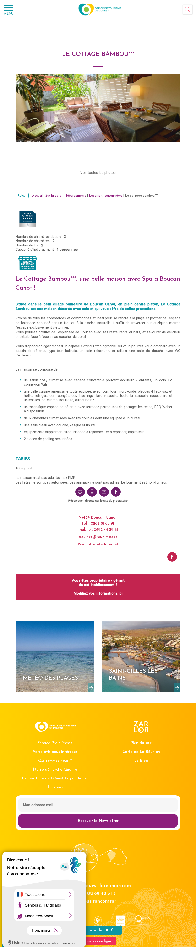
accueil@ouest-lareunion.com (98, 885)
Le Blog (141, 761)
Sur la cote (53, 195)
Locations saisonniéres (105, 195)
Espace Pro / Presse (55, 743)
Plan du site (141, 743)
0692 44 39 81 (106, 530)
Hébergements (75, 195)
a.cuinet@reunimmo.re (98, 537)
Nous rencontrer (98, 901)
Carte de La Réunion (141, 752)
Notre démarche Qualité (55, 769)
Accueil (37, 195)
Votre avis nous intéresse (55, 752)
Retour (22, 195)
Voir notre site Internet (98, 544)
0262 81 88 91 (102, 524)
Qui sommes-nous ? (55, 761)
